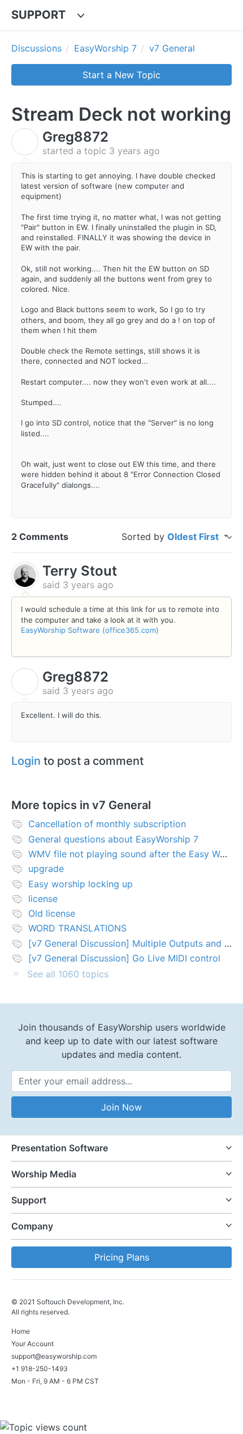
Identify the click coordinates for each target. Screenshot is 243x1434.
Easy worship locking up (80, 884)
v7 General (172, 48)
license (43, 898)
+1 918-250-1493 (39, 1368)
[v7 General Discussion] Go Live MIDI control (124, 958)
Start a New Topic (121, 74)
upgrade (46, 868)
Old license (51, 913)
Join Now (121, 1107)
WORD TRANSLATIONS (77, 928)
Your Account (32, 1343)
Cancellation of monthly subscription (107, 823)
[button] (121, 1148)
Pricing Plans (121, 1257)
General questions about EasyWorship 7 (113, 839)
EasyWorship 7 (105, 48)
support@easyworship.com (54, 1356)
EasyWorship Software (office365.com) (90, 630)
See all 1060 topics (68, 974)
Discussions (36, 48)
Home (20, 1331)
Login (26, 761)
